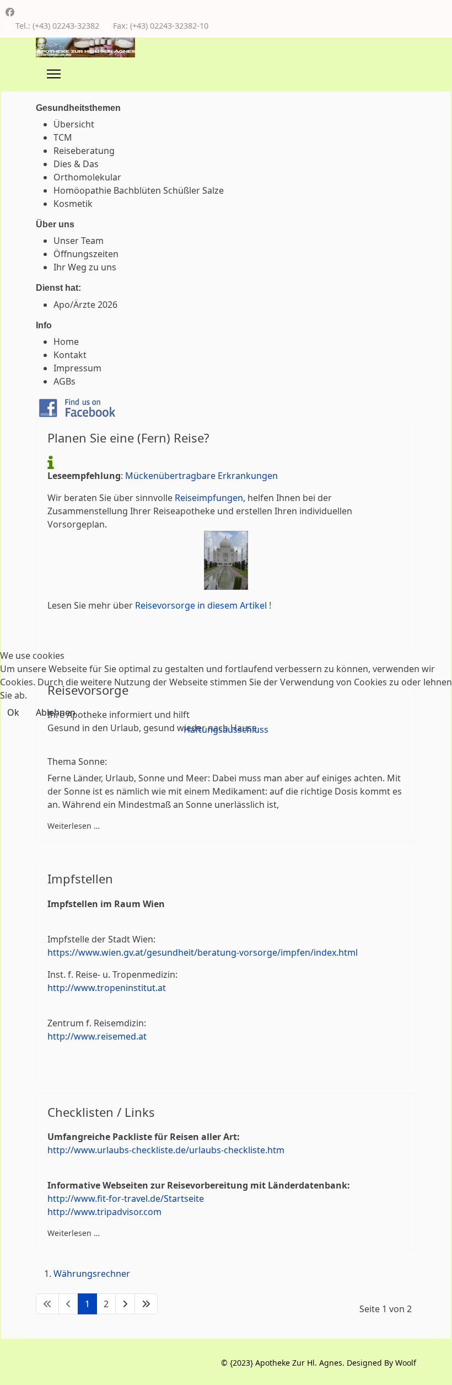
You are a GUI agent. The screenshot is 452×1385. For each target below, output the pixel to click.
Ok (13, 712)
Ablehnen (56, 712)
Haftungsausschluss (226, 729)
